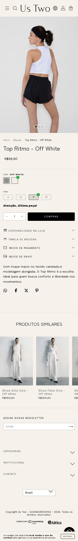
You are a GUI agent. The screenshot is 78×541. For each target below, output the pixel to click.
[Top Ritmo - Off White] (14, 180)
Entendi (67, 536)
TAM (5, 192)
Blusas (17, 140)
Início (6, 140)
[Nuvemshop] (30, 523)
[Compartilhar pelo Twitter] (26, 290)
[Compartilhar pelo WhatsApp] (5, 290)
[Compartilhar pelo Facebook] (16, 290)
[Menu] (7, 9)
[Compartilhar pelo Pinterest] (37, 290)
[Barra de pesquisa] (15, 9)
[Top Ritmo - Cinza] (6, 180)
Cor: (13, 174)
